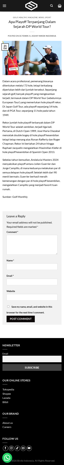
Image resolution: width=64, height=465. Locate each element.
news (41, 17)
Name (10, 260)
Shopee (6, 393)
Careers (6, 426)
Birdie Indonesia (47, 36)
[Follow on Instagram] (11, 448)
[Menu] (4, 6)
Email (10, 275)
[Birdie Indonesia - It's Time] (31, 6)
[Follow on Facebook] (5, 448)
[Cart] (60, 5)
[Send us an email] (23, 448)
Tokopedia (8, 389)
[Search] (51, 5)
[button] (7, 458)
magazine (33, 17)
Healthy (23, 17)
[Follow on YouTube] (29, 448)
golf (15, 17)
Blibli (5, 402)
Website (11, 291)
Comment (12, 232)
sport (48, 17)
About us (7, 422)
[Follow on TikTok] (17, 448)
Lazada (6, 397)
